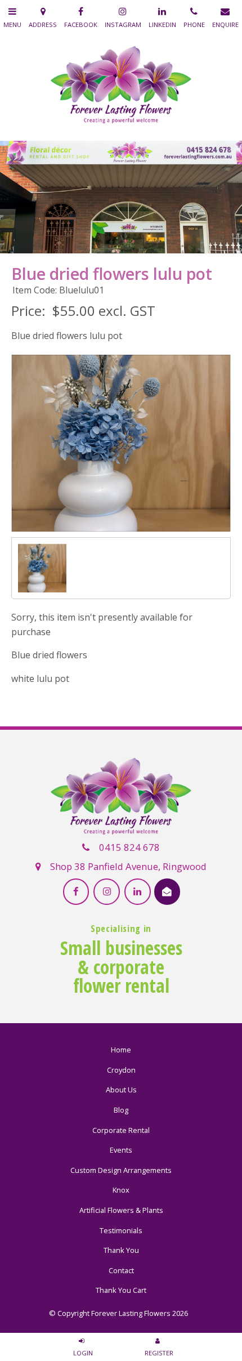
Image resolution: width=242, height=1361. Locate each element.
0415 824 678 (129, 847)
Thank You (121, 1250)
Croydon (121, 1070)
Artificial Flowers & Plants (121, 1210)
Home (121, 1050)
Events (121, 1150)
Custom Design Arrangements (121, 1170)
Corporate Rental (121, 1130)
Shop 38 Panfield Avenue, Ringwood (128, 866)
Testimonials (121, 1230)
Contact (121, 1270)
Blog (121, 1110)
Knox (121, 1190)
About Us (121, 1090)
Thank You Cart (121, 1290)
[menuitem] (121, 1050)
